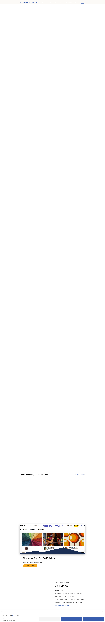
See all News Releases (79, 474)
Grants (55, 2)
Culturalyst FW (69, 2)
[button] (46, 2)
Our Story (44, 2)
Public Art (61, 2)
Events (50, 2)
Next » (37, 511)
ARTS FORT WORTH (29, 2)
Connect (75, 2)
